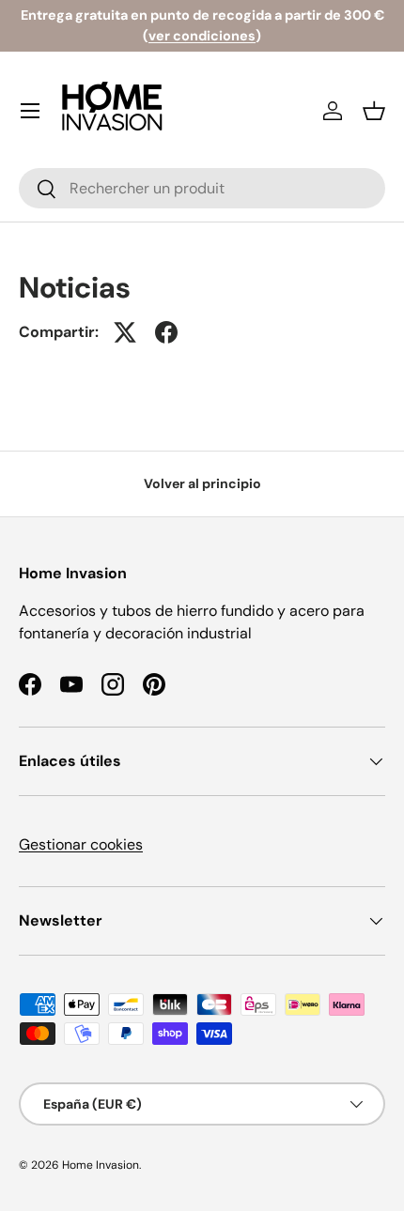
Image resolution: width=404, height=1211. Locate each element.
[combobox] (202, 188)
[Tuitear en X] (125, 332)
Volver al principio (202, 483)
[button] (374, 110)
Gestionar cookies (81, 844)
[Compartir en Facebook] (166, 332)
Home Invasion (100, 1165)
